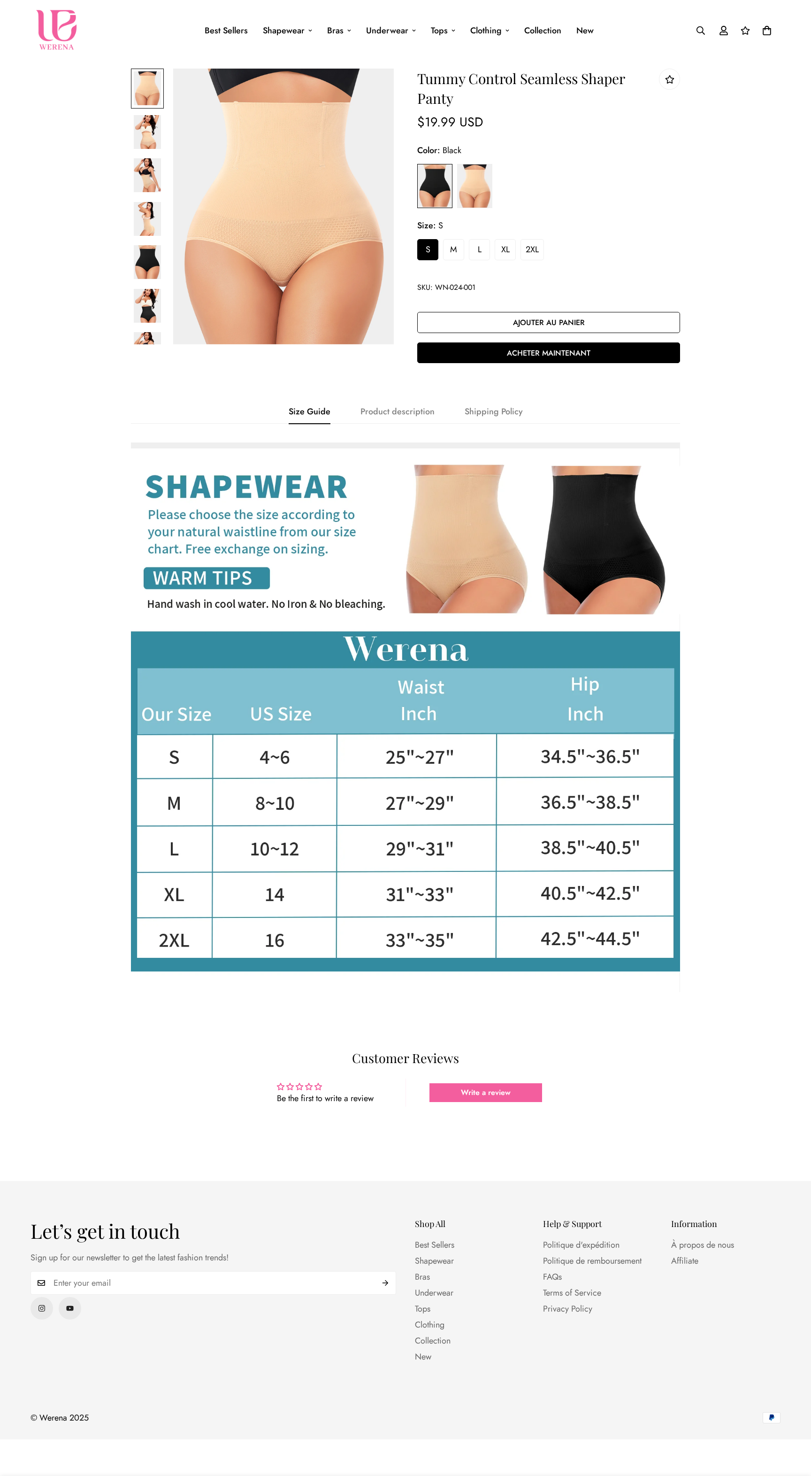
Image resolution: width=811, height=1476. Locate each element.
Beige (474, 186)
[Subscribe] (385, 1283)
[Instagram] (42, 1308)
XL (505, 249)
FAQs (552, 1277)
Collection (542, 30)
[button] (767, 30)
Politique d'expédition (581, 1245)
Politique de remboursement (592, 1261)
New (585, 30)
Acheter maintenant (548, 353)
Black (434, 186)
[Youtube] (70, 1308)
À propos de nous (702, 1245)
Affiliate (684, 1261)
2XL (532, 249)
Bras (335, 30)
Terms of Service (572, 1293)
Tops (439, 30)
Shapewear (284, 30)
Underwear (387, 30)
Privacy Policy (567, 1309)
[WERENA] (56, 30)
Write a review (486, 1092)
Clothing (486, 30)
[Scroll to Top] (792, 1425)
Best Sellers (226, 30)
